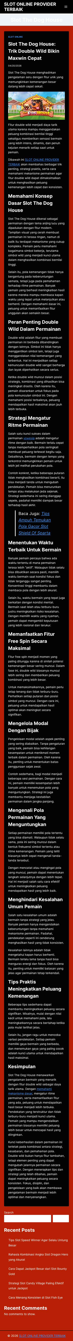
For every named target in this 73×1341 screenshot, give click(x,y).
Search (9, 1212)
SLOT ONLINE (15, 37)
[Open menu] (66, 6)
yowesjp (29, 438)
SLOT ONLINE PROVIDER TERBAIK (42, 1335)
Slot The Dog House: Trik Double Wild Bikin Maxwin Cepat (33, 51)
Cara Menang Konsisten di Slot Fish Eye (35, 1297)
